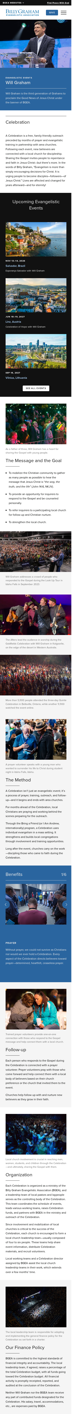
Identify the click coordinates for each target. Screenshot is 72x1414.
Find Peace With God (58, 2)
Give (52, 12)
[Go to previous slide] (5, 907)
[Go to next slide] (64, 907)
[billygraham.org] (22, 12)
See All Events (35, 386)
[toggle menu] (63, 12)
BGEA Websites (12, 2)
